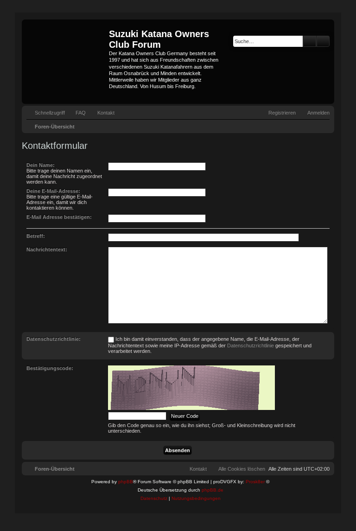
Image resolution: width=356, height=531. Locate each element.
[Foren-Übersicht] (66, 62)
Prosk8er (255, 481)
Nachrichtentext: (46, 249)
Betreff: (35, 236)
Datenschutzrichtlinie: (53, 339)
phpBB (125, 481)
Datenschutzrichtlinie (250, 345)
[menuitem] (76, 112)
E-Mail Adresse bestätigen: (59, 217)
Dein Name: (40, 165)
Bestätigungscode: (49, 368)
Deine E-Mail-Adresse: (53, 191)
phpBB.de (212, 490)
